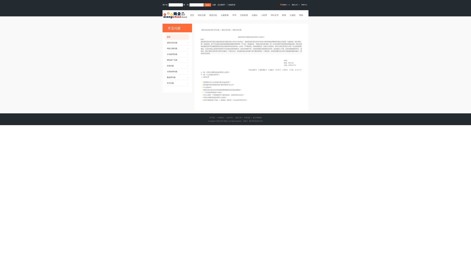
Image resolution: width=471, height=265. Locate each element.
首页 (192, 15)
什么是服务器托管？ (213, 74)
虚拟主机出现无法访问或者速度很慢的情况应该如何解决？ (222, 90)
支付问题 (170, 83)
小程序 (264, 15)
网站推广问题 (172, 60)
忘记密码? (221, 4)
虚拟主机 (213, 15)
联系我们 (221, 117)
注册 (214, 4)
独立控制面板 (257, 117)
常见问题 (247, 117)
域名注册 (202, 15)
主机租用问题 (172, 71)
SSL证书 (274, 15)
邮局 (284, 15)
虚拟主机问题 (172, 42)
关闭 (285, 70)
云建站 (254, 15)
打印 (278, 70)
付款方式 (230, 117)
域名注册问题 (172, 48)
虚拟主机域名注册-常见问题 (210, 30)
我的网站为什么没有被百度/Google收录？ (217, 82)
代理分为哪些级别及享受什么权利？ (218, 72)
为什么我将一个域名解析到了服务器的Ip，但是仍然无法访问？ (223, 95)
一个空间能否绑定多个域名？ (212, 92)
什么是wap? (207, 87)
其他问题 (170, 65)
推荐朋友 (263, 70)
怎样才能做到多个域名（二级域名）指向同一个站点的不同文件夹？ (225, 100)
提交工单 (238, 117)
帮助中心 (304, 5)
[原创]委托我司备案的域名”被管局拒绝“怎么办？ (219, 85)
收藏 (271, 70)
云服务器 (225, 15)
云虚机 (293, 15)
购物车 (285, 5)
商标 (301, 15)
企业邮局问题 (172, 54)
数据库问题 (171, 77)
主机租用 (244, 15)
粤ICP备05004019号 (256, 121)
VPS (234, 15)
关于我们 (212, 117)
